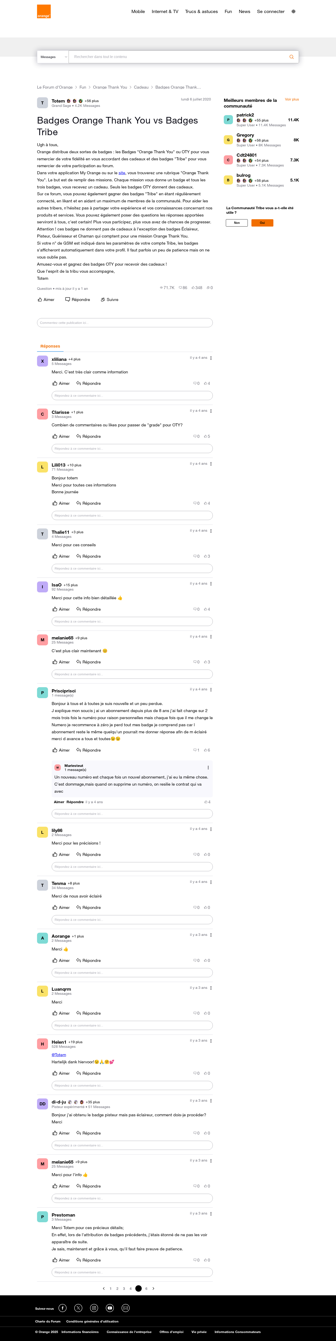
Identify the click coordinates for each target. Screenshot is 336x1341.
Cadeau (141, 87)
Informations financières (80, 1332)
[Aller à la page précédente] (104, 1288)
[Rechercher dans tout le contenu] (291, 57)
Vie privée (199, 1332)
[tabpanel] (125, 822)
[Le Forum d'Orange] (44, 11)
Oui (262, 222)
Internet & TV (165, 11)
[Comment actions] (211, 358)
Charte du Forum (48, 1321)
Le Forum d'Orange (55, 87)
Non (237, 222)
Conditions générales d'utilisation (92, 1321)
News (244, 11)
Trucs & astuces (201, 11)
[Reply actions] (208, 767)
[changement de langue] (293, 11)
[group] (167, 287)
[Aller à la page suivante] (153, 1288)
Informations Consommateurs (238, 1332)
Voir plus (292, 99)
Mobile (138, 11)
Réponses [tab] (50, 346)
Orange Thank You (110, 87)
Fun (228, 11)
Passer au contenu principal (24, 3)
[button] (59, 802)
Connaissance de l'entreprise (129, 1332)
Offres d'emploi (172, 1332)
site (122, 172)
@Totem (59, 1054)
